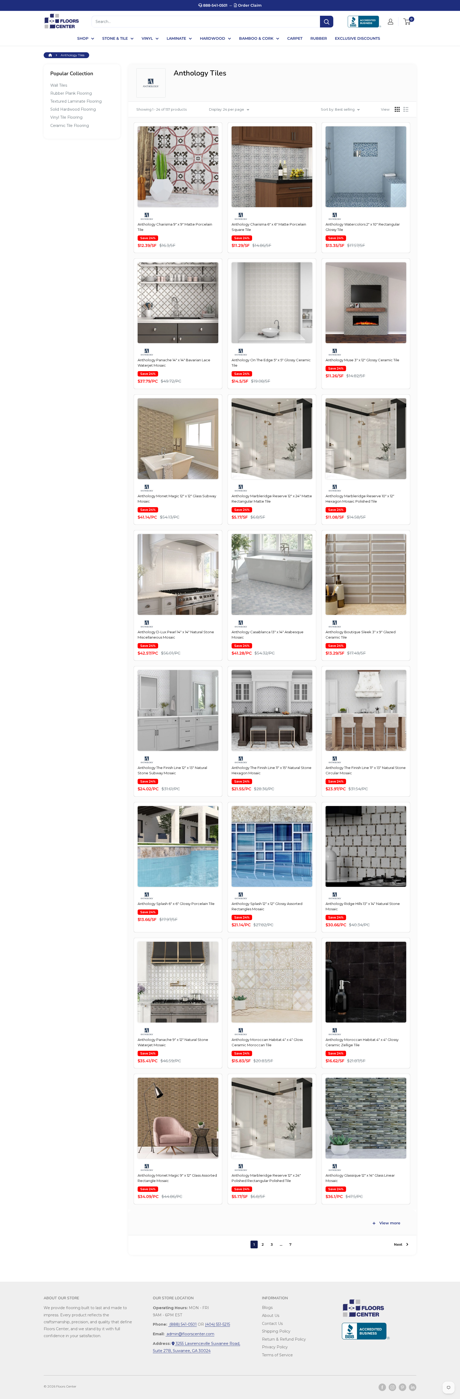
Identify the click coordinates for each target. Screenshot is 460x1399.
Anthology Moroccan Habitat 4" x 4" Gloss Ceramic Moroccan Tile (267, 1042)
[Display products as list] (406, 109)
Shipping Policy (276, 1331)
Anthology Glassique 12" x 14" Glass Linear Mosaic (360, 1178)
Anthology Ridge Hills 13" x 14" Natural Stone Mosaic (363, 906)
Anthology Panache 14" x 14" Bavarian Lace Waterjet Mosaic (174, 362)
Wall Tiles (58, 85)
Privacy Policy (275, 1347)
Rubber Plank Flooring (71, 93)
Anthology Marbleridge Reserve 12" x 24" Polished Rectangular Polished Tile (266, 1178)
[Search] (326, 21)
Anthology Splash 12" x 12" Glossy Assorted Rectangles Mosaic (267, 906)
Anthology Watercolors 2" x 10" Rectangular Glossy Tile (363, 227)
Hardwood (212, 38)
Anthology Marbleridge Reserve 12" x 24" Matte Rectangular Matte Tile (272, 498)
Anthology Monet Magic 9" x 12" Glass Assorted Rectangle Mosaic (177, 1178)
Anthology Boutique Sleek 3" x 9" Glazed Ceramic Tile (361, 634)
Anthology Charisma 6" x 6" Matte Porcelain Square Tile (269, 227)
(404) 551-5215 (217, 1324)
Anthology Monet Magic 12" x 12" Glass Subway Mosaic (177, 498)
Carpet (294, 38)
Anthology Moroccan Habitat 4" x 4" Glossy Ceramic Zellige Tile (362, 1042)
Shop (82, 38)
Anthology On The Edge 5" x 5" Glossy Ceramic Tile (271, 362)
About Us (270, 1315)
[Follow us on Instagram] (392, 1387)
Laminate (176, 38)
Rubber (318, 38)
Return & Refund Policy (284, 1339)
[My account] (390, 22)
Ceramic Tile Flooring (69, 125)
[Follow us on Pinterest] (402, 1387)
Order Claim (249, 5)
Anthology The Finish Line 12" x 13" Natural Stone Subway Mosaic (172, 770)
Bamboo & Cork (256, 38)
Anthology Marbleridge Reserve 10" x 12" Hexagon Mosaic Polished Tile (360, 498)
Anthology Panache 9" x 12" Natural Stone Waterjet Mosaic (173, 1042)
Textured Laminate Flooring (76, 101)
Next (398, 1244)
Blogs (267, 1307)
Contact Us (272, 1323)
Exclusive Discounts (357, 38)
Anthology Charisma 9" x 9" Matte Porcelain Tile (175, 227)
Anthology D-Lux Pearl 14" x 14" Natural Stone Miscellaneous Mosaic (176, 634)
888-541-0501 (214, 5)
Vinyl (147, 38)
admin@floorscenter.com (190, 1334)
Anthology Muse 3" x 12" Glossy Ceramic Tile (362, 360)
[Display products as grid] (397, 109)
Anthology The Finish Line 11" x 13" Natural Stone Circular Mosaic (366, 770)
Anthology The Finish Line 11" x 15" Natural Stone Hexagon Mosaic (271, 770)
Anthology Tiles (72, 55)
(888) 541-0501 (182, 1324)
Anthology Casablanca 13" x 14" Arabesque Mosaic (267, 634)
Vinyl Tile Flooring (66, 117)
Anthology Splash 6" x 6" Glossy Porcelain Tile (176, 903)
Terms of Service (277, 1355)
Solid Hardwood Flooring (73, 109)
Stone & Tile (115, 38)
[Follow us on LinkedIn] (412, 1387)
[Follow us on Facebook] (382, 1387)
